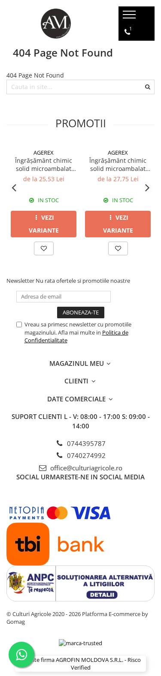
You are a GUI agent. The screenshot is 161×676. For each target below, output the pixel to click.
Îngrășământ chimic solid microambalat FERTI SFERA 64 (117, 164)
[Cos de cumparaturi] (128, 66)
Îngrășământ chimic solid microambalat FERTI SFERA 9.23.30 (43, 164)
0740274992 (85, 455)
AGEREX (43, 152)
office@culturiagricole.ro (85, 468)
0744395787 (85, 443)
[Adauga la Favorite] (44, 248)
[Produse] (130, 17)
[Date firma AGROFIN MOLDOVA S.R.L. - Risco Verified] (80, 664)
